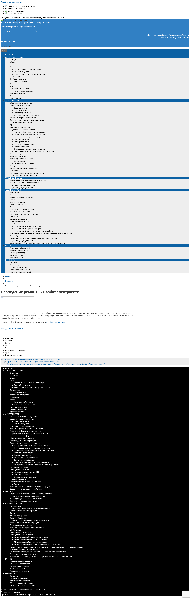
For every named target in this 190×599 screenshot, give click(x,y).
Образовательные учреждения (21, 103)
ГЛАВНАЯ (9, 55)
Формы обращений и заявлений (22, 236)
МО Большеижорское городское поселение (20, 589)
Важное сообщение (17, 96)
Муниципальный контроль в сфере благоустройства (34, 231)
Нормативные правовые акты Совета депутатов (28, 180)
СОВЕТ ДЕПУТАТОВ (13, 178)
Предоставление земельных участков (24, 168)
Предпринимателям (17, 166)
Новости (9, 281)
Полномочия (14, 192)
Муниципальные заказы (18, 219)
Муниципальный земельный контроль (28, 226)
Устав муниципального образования (23, 185)
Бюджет (13, 200)
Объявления (14, 84)
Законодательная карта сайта (21, 272)
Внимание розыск (16, 255)
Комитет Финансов (17, 204)
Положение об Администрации (21, 197)
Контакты (13, 262)
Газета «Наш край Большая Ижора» (27, 69)
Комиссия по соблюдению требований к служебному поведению (34, 238)
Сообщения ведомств (18, 79)
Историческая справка (18, 81)
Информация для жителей (24, 163)
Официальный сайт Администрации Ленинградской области (33, 361)
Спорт (12, 64)
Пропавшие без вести (18, 258)
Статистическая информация (21, 122)
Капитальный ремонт (22, 89)
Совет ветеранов (20, 108)
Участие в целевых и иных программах (24, 115)
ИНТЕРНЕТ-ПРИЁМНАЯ (15, 8)
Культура (13, 60)
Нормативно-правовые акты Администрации (26, 195)
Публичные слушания (18, 154)
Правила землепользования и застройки (29, 134)
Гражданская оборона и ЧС (20, 248)
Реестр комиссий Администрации (22, 209)
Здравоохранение (16, 98)
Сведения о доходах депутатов (21, 188)
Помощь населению (17, 93)
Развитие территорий (22, 139)
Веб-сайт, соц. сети (21, 72)
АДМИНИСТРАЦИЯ (13, 190)
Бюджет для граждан (18, 202)
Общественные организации (20, 105)
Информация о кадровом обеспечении (24, 214)
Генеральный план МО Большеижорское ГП (30, 132)
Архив (12, 86)
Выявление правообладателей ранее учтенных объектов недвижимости (37, 243)
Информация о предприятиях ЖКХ (22, 159)
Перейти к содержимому (11, 2)
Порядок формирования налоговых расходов (27, 207)
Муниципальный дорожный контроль (28, 229)
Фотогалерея (15, 76)
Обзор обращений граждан (20, 270)
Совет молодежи (20, 110)
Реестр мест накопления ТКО (25, 144)
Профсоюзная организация (20, 212)
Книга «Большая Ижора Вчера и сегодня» (29, 74)
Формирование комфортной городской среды (31, 137)
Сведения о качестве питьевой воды (23, 175)
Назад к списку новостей (12, 329)
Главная (8, 276)
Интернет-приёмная (17, 265)
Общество (14, 62)
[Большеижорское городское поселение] (19, 20)
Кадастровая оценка (22, 142)
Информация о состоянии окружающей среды (27, 173)
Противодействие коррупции (20, 127)
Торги (16, 171)
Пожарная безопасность (19, 250)
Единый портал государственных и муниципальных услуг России (32, 359)
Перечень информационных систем (23, 118)
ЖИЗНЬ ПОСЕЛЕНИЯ (14, 57)
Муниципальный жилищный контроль (28, 224)
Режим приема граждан (18, 267)
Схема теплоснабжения (23, 146)
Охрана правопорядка (18, 253)
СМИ (11, 67)
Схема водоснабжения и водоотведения (29, 149)
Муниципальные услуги (18, 156)
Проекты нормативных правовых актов (24, 183)
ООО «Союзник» (20, 161)
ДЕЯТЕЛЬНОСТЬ (12, 100)
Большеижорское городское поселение (18, 26)
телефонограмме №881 (56, 322)
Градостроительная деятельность (23, 130)
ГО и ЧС (8, 245)
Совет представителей (22, 113)
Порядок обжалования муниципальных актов (27, 120)
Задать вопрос (7, 46)
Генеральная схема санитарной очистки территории (34, 151)
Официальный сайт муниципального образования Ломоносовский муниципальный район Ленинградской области (59, 364)
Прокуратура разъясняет (23, 91)
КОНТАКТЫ (10, 260)
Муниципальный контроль (19, 221)
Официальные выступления (20, 125)
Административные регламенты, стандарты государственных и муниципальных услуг (42, 233)
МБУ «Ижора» (15, 217)
